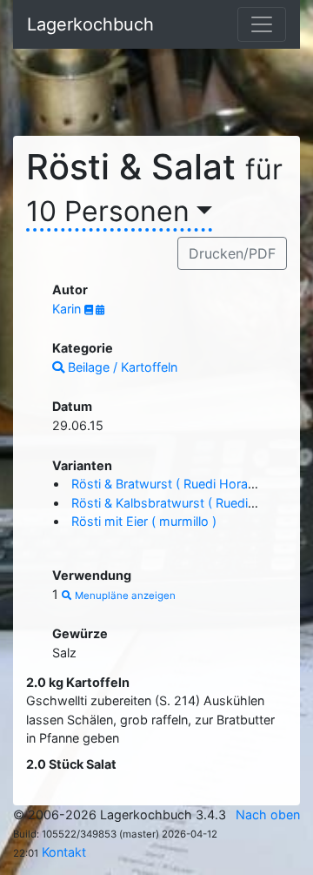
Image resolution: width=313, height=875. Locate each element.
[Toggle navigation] (261, 24)
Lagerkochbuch (90, 24)
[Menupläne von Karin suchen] (100, 310)
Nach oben (268, 814)
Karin (68, 308)
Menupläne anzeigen (124, 595)
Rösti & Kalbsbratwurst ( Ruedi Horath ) (185, 502)
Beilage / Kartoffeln (120, 367)
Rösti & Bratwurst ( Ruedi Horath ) (169, 483)
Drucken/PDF (232, 253)
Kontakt (64, 852)
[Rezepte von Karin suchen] (90, 310)
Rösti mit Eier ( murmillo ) (143, 521)
